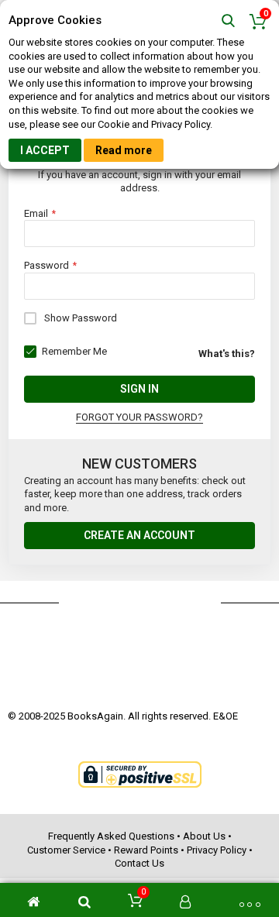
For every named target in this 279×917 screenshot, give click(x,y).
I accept (45, 150)
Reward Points (146, 850)
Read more (123, 150)
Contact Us (139, 863)
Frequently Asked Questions (111, 836)
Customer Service (66, 850)
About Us (204, 836)
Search (228, 21)
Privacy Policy (216, 850)
